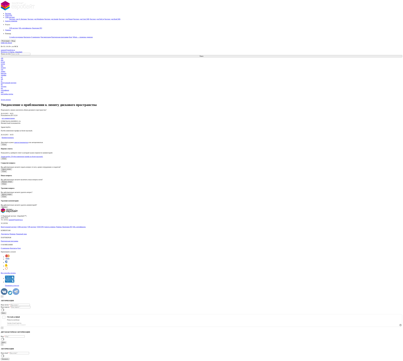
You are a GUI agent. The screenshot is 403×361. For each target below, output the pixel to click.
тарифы (3, 75)
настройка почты (7, 94)
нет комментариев (8, 118)
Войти (3, 313)
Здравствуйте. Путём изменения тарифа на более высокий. (22, 156)
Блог (70, 37)
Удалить (4, 207)
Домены (8, 30)
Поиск (201, 56)
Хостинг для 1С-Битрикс (18, 19)
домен (3, 71)
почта (3, 64)
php (2, 60)
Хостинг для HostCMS (112, 19)
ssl (2, 77)
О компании (35, 37)
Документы (5, 234)
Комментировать (8, 137)
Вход (13, 41)
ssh (2, 79)
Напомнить (5, 359)
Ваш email (5, 353)
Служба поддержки (16, 37)
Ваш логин (5, 305)
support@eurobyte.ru (8, 50)
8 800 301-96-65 (6, 43)
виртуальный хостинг (8, 83)
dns (2, 66)
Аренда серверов (11, 21)
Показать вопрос (7, 181)
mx (2, 88)
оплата (3, 68)
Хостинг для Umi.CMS (81, 19)
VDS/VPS (8, 15)
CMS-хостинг (10, 17)
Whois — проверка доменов (83, 37)
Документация (45, 37)
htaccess (3, 73)
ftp (2, 84)
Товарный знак (21, 234)
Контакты (27, 37)
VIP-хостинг (13, 28)
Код (3, 336)
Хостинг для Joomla (51, 19)
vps (2, 69)
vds (2, 58)
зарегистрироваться (21, 142)
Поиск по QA (5, 54)
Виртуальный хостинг (9, 227)
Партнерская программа (60, 37)
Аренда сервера (49, 227)
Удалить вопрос (7, 194)
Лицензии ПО (37, 28)
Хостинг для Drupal (66, 19)
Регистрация (6, 41)
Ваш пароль (6, 307)
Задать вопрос (6, 100)
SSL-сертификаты (25, 28)
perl (2, 92)
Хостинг (8, 13)
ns (1, 81)
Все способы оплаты (8, 273)
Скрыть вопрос (6, 169)
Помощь (13, 234)
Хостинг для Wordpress (35, 19)
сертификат (5, 90)
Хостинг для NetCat (97, 19)
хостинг (4, 86)
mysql (3, 62)
